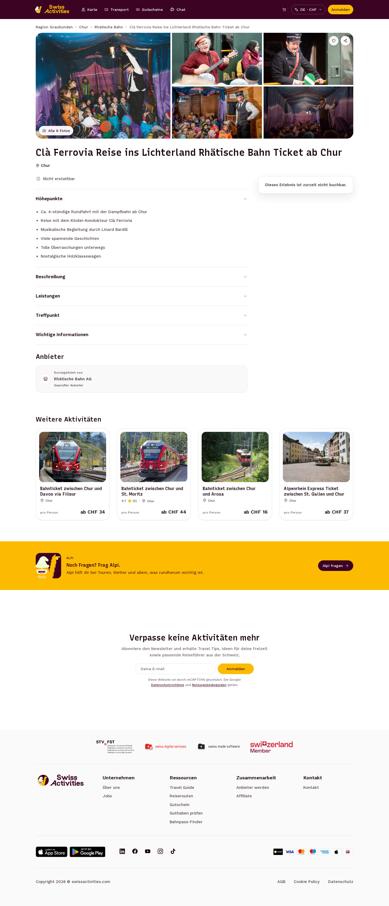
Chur (83, 27)
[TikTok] (173, 852)
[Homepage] (55, 9)
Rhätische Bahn (108, 27)
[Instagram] (160, 852)
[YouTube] (147, 852)
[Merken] (333, 40)
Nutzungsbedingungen (209, 685)
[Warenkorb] (284, 9)
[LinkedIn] (122, 852)
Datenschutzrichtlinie (167, 685)
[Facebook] (135, 852)
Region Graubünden (54, 27)
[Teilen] (345, 40)
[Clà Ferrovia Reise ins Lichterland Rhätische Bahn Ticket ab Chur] (103, 86)
